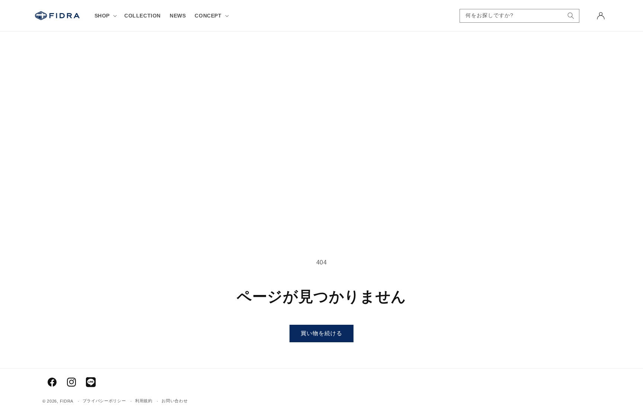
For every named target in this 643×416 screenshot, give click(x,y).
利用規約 (144, 400)
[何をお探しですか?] (571, 15)
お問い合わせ (174, 400)
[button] (105, 15)
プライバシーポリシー (104, 400)
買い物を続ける (321, 333)
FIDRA (67, 401)
